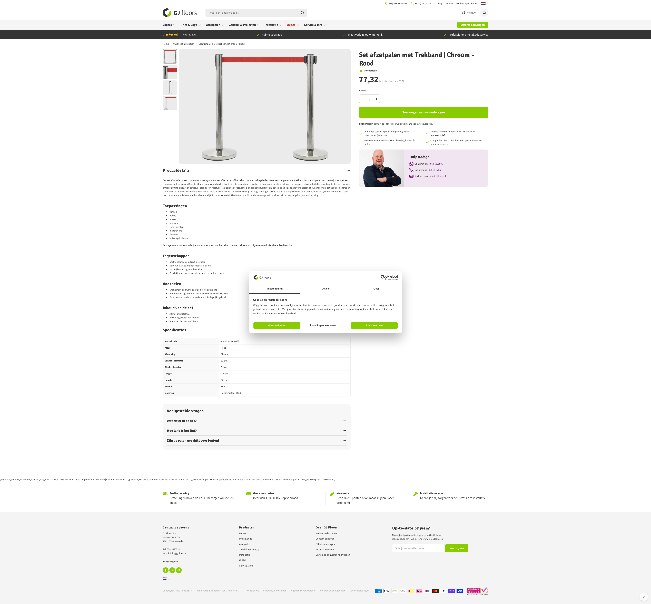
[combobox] (256, 13)
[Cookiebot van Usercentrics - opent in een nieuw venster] (383, 277)
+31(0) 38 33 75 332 (424, 3)
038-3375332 (435, 170)
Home (166, 44)
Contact (449, 3)
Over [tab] (376, 288)
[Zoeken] (302, 13)
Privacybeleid (252, 590)
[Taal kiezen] (484, 3)
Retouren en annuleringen (332, 590)
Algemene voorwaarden (303, 590)
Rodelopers (186, 590)
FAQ (440, 3)
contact (377, 124)
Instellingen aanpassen (323, 325)
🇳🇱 (164, 579)
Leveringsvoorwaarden (275, 590)
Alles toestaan (374, 325)
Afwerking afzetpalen (183, 44)
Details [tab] (325, 288)
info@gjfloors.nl (438, 176)
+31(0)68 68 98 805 (398, 3)
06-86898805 (436, 164)
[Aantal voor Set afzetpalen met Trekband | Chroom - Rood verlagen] (363, 99)
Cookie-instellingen (359, 590)
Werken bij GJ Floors (466, 3)
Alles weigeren (276, 325)
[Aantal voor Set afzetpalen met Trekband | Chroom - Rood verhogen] (376, 99)
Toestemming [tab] (275, 288)
